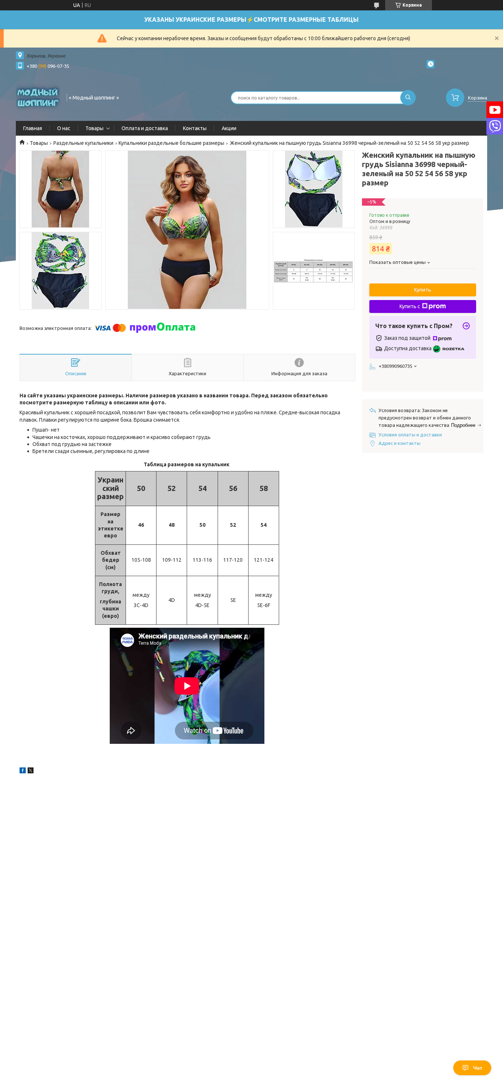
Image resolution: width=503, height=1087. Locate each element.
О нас (63, 128)
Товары (94, 128)
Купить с (410, 306)
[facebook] (23, 771)
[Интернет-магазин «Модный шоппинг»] (38, 97)
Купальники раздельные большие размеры (171, 143)
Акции (229, 128)
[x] (31, 771)
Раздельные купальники (83, 143)
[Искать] (408, 97)
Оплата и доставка (145, 128)
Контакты (195, 128)
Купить (422, 290)
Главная (32, 128)
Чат (477, 1068)
